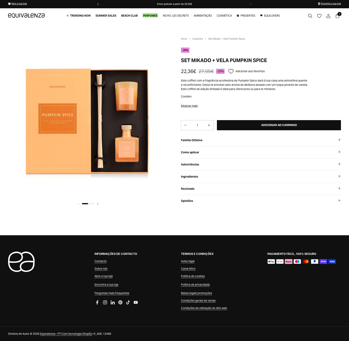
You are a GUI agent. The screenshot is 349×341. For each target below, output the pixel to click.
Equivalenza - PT (50, 334)
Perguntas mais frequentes (112, 293)
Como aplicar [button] (190, 152)
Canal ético (188, 268)
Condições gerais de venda (198, 300)
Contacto (101, 261)
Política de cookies (193, 276)
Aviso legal (187, 261)
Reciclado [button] (187, 189)
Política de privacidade (195, 284)
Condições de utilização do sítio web (204, 308)
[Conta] (328, 15)
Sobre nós (101, 268)
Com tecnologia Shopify (76, 334)
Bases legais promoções (196, 293)
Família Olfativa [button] (191, 140)
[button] (310, 15)
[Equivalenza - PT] (26, 15)
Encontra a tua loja (331, 3)
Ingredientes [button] (189, 176)
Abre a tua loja (19, 3)
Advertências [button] (190, 164)
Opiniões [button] (187, 201)
